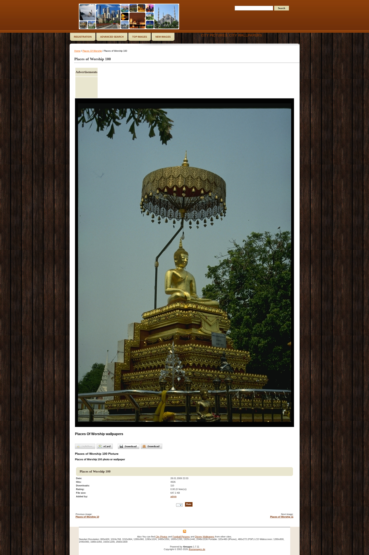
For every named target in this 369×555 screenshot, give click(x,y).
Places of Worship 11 (281, 516)
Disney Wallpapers (204, 536)
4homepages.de (197, 549)
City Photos (161, 536)
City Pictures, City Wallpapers (231, 35)
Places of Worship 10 (87, 516)
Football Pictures (181, 536)
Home (77, 51)
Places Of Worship (92, 51)
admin (173, 496)
